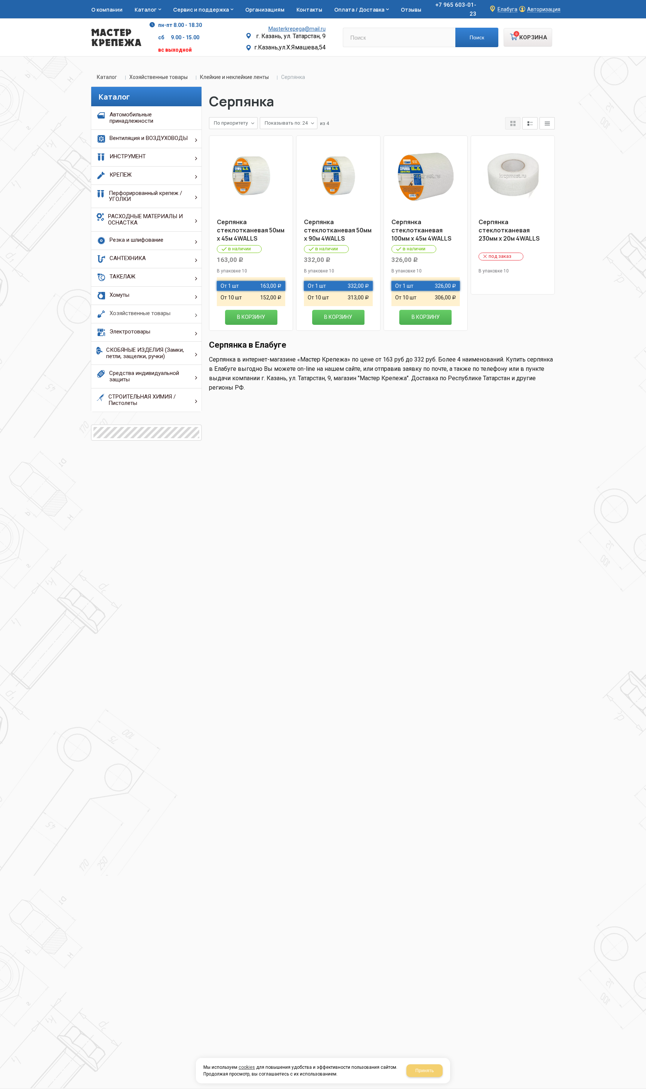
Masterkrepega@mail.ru (297, 29)
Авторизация (543, 9)
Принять (424, 1070)
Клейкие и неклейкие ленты (234, 77)
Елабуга (507, 9)
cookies (247, 1067)
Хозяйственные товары (158, 77)
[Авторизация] (642, 3)
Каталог (107, 77)
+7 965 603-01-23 (455, 9)
